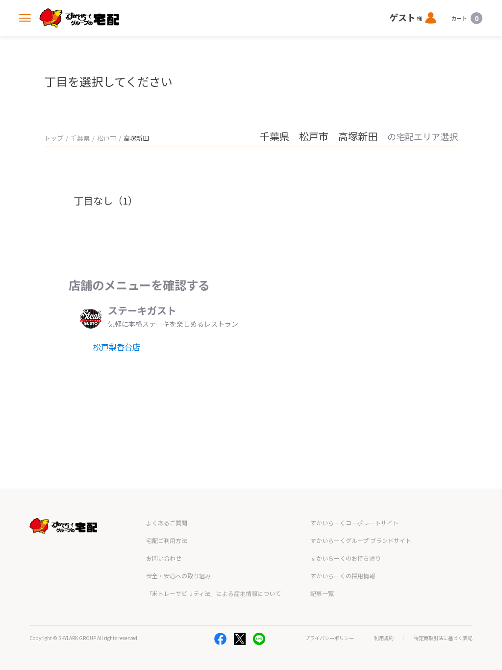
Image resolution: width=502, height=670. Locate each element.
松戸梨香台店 (116, 347)
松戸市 (106, 138)
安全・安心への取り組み (178, 575)
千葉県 (80, 138)
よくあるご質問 (166, 522)
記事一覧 (322, 593)
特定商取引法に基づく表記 (443, 638)
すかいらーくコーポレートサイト (354, 522)
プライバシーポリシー (329, 638)
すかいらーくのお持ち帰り (345, 558)
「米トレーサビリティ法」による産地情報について (213, 593)
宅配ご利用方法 (166, 540)
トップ (53, 138)
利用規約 (384, 638)
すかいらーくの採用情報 (342, 575)
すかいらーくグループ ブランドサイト (360, 540)
